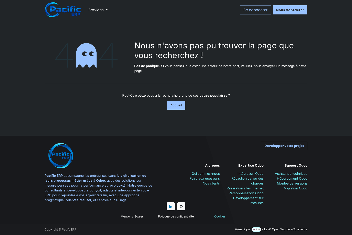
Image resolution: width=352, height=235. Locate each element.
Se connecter (255, 9)
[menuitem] (98, 9)
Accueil (176, 105)
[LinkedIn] (171, 206)
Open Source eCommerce (289, 229)
